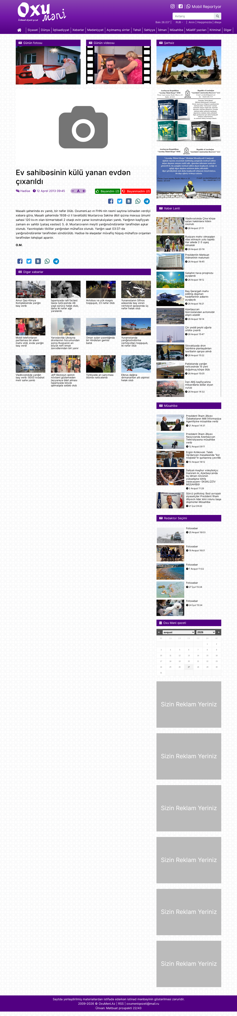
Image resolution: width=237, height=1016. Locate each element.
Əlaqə (217, 22)
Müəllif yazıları (196, 30)
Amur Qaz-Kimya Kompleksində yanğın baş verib (28, 303)
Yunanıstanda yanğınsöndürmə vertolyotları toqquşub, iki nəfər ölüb (134, 341)
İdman (162, 30)
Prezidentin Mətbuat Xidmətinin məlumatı (197, 256)
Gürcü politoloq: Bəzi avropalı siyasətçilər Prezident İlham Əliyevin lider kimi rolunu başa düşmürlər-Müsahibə (203, 497)
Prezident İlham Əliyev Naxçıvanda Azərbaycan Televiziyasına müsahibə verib (200, 438)
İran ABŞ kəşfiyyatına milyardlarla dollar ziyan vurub (199, 385)
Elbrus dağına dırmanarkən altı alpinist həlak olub (135, 377)
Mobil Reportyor (206, 6)
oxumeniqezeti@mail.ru (142, 1003)
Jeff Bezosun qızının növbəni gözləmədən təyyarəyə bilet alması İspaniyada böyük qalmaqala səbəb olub (64, 380)
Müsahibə (176, 30)
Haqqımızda (204, 22)
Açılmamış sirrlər (118, 30)
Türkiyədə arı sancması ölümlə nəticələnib (100, 376)
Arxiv (192, 22)
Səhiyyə (149, 30)
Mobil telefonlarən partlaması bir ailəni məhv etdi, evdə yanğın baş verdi (30, 341)
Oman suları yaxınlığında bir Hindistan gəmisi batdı (100, 340)
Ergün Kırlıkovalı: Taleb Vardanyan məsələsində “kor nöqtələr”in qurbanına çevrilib (203, 455)
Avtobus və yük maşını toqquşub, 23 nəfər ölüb (100, 301)
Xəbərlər (78, 30)
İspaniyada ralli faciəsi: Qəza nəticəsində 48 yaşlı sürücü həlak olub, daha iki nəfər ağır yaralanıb (65, 306)
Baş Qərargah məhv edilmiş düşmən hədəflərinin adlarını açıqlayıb (197, 295)
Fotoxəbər (192, 528)
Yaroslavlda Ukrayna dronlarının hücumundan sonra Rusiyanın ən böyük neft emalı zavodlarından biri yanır (65, 343)
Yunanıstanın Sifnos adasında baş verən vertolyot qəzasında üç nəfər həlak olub (134, 304)
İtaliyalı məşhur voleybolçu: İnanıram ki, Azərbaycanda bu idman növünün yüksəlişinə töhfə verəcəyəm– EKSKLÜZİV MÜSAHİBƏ (202, 477)
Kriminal (215, 30)
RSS (121, 1003)
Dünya (45, 30)
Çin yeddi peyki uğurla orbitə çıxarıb (198, 329)
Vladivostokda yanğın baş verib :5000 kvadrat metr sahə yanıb (30, 377)
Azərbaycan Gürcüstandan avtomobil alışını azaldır (199, 312)
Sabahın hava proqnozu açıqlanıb (199, 274)
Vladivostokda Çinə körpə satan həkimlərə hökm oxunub (200, 221)
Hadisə (25, 191)
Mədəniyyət (95, 30)
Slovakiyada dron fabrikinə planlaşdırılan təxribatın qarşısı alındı (198, 348)
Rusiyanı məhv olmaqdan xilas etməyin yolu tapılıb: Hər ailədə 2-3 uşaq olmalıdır (200, 241)
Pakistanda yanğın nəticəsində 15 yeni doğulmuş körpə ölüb (197, 366)
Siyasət (33, 30)
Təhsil (137, 30)
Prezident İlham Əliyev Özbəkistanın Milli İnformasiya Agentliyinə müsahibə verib (203, 419)
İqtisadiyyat (61, 30)
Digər (227, 30)
